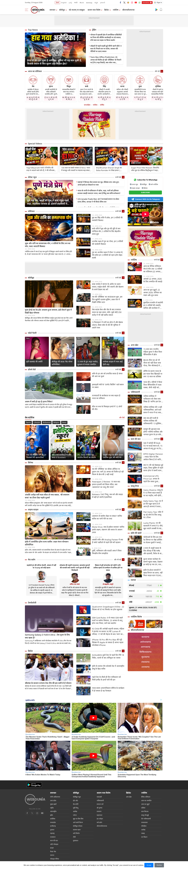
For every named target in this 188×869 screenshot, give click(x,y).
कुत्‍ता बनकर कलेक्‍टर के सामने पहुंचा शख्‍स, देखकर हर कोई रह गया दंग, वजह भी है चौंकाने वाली (152, 562)
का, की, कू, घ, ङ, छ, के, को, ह (68, 98)
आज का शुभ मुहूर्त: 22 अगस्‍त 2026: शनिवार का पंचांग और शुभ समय (152, 292)
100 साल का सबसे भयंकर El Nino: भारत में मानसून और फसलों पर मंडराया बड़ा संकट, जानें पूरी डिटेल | (75, 169)
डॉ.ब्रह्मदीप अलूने (108, 584)
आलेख (75, 811)
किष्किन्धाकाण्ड (145, 651)
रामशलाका (144, 822)
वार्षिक (102, 105)
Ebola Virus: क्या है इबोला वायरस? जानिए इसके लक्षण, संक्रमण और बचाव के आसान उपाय (108, 530)
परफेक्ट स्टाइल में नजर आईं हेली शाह (113, 363)
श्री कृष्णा (99, 808)
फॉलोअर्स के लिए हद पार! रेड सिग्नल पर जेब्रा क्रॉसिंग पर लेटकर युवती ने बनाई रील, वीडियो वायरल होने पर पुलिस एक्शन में (153, 540)
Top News (33, 29)
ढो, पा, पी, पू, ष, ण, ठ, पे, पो (122, 98)
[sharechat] (128, 2)
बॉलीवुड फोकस (77, 826)
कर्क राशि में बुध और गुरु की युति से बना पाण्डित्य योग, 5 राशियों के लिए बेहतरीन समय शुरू (106, 231)
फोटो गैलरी (32, 333)
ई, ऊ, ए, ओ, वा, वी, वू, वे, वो (51, 98)
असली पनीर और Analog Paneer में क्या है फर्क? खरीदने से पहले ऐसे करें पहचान (107, 541)
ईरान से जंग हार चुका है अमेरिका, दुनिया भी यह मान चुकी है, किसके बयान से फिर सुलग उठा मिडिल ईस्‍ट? (54, 62)
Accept (149, 865)
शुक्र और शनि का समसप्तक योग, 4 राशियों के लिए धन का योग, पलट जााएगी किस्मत (47, 245)
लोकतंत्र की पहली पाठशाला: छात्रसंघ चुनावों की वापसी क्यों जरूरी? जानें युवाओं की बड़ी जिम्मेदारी (75, 567)
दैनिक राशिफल (145, 797)
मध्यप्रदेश (53, 822)
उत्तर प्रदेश (53, 800)
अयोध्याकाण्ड (145, 641)
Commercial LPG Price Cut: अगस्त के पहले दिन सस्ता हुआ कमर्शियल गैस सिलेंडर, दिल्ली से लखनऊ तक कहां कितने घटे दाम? (153, 479)
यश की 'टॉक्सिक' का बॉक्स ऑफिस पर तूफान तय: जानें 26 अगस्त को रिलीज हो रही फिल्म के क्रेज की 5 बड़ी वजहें (108, 472)
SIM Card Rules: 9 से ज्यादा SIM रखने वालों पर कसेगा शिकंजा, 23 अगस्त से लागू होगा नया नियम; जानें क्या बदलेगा (107, 620)
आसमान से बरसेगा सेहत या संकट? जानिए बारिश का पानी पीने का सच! (107, 517)
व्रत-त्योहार (100, 819)
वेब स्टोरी (75, 804)
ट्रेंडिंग (94, 29)
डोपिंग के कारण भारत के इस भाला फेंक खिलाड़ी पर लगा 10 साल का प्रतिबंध (152, 374)
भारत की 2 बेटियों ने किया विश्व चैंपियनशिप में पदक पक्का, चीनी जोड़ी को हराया (152, 385)
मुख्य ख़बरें (53, 804)
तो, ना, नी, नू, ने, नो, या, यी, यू (158, 98)
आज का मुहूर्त (145, 804)
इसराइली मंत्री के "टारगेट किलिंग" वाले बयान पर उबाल (108, 385)
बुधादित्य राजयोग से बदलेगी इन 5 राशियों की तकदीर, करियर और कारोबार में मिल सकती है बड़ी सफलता (153, 305)
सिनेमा (28, 338)
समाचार (52, 9)
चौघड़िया (143, 826)
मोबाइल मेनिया (54, 859)
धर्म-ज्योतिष (154, 184)
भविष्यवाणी (135, 392)
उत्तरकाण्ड (145, 666)
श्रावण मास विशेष (94, 9)
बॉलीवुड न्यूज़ (77, 797)
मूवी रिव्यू (75, 808)
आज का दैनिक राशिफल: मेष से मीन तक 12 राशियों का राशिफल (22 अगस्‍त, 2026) (152, 269)
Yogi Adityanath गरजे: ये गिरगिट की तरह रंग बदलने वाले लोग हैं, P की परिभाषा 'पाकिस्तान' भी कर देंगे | (40, 169)
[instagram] (132, 2)
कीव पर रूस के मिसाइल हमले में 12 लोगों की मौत (107, 407)
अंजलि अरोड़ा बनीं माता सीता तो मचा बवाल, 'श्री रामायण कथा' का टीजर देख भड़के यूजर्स (47, 496)
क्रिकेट (106, 9)
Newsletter (146, 2)
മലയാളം (89, 3)
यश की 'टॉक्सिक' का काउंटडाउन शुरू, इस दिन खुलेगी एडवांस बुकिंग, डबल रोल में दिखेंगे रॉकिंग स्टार (107, 299)
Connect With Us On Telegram (147, 199)
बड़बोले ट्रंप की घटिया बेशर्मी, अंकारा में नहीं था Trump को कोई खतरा (41, 566)
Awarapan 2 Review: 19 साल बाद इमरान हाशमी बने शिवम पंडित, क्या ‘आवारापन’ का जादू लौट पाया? (106, 484)
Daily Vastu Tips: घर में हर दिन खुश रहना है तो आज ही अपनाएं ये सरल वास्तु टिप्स (153, 504)
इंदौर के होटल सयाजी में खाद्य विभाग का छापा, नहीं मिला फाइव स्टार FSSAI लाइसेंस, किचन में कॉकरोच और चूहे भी (153, 573)
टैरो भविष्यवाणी (146, 819)
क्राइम (52, 848)
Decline (159, 865)
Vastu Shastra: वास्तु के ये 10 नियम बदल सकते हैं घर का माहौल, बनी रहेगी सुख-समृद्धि (153, 493)
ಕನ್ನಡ (96, 3)
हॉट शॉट (75, 800)
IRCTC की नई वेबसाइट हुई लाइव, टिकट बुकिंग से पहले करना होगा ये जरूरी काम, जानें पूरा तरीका (153, 468)
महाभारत (99, 815)
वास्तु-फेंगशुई (145, 815)
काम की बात (135, 439)
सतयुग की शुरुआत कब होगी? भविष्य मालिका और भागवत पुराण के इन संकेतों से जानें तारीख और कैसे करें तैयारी (153, 432)
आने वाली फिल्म (78, 822)
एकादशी (99, 797)
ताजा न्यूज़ (135, 184)
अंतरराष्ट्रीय (53, 811)
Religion (56, 422)
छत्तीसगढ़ (53, 826)
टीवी (74, 837)
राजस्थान (52, 837)
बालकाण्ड (145, 636)
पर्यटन (75, 815)
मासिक (95, 105)
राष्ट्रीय (52, 808)
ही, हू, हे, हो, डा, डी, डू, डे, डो (86, 98)
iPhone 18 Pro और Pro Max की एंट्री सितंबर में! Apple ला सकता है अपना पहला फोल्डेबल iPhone (107, 642)
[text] (41, 156)
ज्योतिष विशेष (136, 616)
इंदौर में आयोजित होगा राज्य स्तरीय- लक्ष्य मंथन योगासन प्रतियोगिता (46, 543)
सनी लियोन (76, 833)
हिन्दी (57, 3)
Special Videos (35, 143)
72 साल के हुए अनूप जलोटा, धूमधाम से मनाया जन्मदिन (87, 363)
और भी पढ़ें (117, 559)
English (64, 3)
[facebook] (120, 2)
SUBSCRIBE (145, 192)
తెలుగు (82, 3)
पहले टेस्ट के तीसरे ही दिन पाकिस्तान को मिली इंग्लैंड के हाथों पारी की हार (106, 678)
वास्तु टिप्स (135, 486)
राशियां (143, 808)
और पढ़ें (157, 71)
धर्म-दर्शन (99, 822)
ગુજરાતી (102, 3)
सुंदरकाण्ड (145, 656)
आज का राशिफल (35, 71)
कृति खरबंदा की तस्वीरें (34, 361)
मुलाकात (75, 840)
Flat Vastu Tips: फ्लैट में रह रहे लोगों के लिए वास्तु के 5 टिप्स (153, 515)
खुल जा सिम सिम (78, 819)
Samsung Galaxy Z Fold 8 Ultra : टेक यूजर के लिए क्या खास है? (47, 636)
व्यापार (133, 579)
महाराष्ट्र (52, 833)
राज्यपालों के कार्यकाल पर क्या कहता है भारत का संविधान (106, 396)
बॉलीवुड (62, 9)
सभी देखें (118, 177)
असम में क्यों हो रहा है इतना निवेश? (39, 401)
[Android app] (34, 785)
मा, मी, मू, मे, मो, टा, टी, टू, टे (104, 98)
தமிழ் (70, 3)
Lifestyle (37, 422)
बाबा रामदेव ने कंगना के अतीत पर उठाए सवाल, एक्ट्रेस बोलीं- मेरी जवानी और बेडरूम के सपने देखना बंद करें (107, 287)
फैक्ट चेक (53, 851)
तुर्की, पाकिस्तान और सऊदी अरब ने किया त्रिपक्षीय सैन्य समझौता (107, 552)
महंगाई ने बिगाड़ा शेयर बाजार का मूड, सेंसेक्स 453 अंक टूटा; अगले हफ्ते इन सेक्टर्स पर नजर (98, 183)
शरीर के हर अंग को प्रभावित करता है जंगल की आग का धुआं (107, 375)
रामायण (99, 811)
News (64, 422)
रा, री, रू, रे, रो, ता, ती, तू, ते (140, 98)
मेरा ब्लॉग (31, 559)
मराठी (75, 3)
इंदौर (51, 815)
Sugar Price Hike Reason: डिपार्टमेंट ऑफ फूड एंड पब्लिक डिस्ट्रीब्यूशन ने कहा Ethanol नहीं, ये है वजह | (145, 169)
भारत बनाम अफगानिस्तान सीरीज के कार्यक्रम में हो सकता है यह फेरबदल (108, 689)
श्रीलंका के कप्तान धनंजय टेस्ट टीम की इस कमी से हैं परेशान (48, 683)
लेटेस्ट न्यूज (32, 177)
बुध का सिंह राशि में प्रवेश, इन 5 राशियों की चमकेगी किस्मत (107, 219)
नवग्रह (143, 833)
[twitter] (124, 2)
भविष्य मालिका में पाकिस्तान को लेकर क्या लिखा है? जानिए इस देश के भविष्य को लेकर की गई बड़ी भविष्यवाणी (153, 399)
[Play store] (156, 9)
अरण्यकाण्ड (145, 646)
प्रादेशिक (52, 819)
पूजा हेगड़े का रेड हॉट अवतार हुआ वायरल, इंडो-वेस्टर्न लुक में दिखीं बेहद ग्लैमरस (48, 311)
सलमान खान (77, 830)
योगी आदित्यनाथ (55, 797)
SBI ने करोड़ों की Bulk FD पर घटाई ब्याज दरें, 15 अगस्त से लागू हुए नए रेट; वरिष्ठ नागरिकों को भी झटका (152, 446)
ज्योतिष (115, 9)
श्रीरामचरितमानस (128, 9)
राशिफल (31, 211)
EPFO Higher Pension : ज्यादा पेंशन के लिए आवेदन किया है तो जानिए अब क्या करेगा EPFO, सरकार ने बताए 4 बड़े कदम (153, 457)
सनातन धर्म (100, 804)
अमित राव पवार (75, 584)
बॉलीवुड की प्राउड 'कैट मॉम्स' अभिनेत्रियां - (62, 363)
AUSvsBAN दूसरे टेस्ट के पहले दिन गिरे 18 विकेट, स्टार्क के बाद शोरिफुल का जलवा (108, 656)
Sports (28, 422)
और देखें (121, 417)
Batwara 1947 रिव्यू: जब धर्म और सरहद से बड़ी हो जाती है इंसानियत (107, 495)
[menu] (27, 10)
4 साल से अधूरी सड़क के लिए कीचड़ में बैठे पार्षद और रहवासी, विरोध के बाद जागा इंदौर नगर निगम (153, 551)
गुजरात (52, 830)
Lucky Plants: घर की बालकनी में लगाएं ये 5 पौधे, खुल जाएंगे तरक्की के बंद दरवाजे (153, 526)
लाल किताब (144, 811)
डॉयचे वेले (32, 369)
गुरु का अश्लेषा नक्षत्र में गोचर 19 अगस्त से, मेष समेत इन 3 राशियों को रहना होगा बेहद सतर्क (107, 255)
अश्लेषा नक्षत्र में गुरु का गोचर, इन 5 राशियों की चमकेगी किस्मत (107, 242)
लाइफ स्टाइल (33, 509)
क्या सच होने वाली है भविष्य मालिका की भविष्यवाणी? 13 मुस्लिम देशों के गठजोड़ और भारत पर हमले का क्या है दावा (152, 421)
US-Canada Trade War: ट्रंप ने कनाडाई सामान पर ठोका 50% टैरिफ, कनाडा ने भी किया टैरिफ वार (98, 200)
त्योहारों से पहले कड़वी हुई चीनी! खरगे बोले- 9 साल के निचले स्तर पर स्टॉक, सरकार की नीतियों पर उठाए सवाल (106, 49)
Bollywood (46, 422)
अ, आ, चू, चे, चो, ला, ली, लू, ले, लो (33, 98)
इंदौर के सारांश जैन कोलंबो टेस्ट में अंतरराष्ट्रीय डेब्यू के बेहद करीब (108, 667)
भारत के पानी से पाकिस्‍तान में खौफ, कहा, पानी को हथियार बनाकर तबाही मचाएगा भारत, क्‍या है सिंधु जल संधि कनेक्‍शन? (99, 191)
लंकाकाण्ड (145, 661)
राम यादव (41, 581)
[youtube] (135, 2)
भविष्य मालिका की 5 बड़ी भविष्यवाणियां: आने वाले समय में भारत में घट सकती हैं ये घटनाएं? (153, 410)
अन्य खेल (134, 345)
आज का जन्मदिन (146, 800)
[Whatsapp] (139, 2)
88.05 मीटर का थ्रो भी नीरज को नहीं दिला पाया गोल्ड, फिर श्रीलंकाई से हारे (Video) (153, 363)
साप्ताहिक (87, 105)
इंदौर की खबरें (136, 533)
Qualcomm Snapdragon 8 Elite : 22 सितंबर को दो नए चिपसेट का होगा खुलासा (108, 608)
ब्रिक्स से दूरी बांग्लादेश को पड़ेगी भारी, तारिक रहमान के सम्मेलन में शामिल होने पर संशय (107, 567)
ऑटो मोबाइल (54, 844)
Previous (26, 49)
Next (84, 49)
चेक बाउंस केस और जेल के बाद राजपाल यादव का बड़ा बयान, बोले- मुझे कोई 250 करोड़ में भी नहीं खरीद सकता (106, 312)
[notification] (161, 9)
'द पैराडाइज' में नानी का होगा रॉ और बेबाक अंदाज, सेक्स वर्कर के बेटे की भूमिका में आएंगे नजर (107, 325)
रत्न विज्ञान (144, 837)
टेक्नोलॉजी (32, 602)
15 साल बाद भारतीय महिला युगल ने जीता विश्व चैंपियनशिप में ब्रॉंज (152, 352)
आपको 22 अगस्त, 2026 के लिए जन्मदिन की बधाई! (152, 280)
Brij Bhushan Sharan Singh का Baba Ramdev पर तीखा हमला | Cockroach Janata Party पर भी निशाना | (111, 169)
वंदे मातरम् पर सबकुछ (77, 9)
